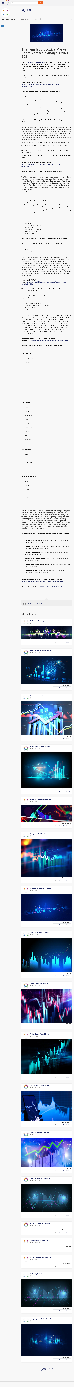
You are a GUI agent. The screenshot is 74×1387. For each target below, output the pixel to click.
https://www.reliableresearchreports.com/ (49, 586)
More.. (68, 642)
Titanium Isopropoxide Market (35, 62)
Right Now (28, 10)
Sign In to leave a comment (35, 603)
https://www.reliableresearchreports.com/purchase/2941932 (48, 340)
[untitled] (46, 33)
